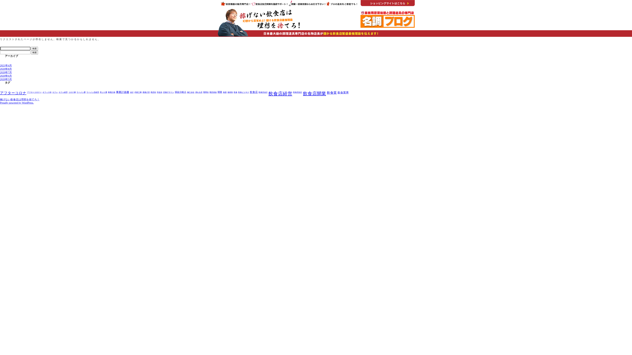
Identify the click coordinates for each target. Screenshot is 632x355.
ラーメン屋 (81, 92)
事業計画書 (122, 92)
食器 (225, 92)
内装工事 (138, 92)
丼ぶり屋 (103, 92)
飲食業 (332, 93)
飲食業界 (343, 92)
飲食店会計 (263, 92)
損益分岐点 (180, 92)
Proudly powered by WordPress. (17, 102)
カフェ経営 (63, 92)
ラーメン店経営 (92, 92)
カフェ (55, 92)
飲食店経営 (280, 93)
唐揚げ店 (146, 92)
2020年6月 (6, 75)
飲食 (235, 92)
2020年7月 (6, 72)
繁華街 (206, 92)
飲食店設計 (297, 92)
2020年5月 (6, 79)
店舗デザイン (168, 92)
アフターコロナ (13, 93)
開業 (220, 92)
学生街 (159, 92)
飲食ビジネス (243, 92)
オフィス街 (47, 92)
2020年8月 (6, 69)
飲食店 (254, 92)
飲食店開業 (314, 93)
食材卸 (230, 92)
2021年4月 (6, 65)
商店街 (153, 92)
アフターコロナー (34, 92)
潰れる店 (198, 92)
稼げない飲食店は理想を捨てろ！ (20, 99)
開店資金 (213, 92)
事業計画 (111, 92)
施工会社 (190, 92)
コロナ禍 (72, 92)
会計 (132, 92)
